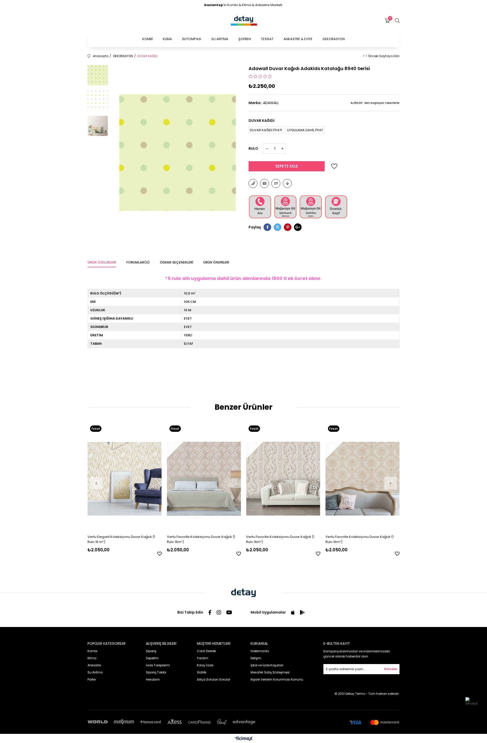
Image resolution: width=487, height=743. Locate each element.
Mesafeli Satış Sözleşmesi (270, 672)
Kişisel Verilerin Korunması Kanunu (277, 679)
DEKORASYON (334, 39)
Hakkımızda (260, 651)
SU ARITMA (219, 39)
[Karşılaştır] (275, 183)
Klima (92, 658)
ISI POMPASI (191, 39)
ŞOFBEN (244, 39)
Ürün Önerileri (216, 262)
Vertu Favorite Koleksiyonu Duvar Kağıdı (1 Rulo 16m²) (201, 539)
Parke (92, 679)
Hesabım (153, 679)
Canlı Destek (206, 651)
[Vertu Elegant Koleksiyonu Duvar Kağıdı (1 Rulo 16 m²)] (125, 478)
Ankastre (94, 665)
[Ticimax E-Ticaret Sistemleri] (244, 739)
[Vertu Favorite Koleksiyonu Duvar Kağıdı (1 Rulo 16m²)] (204, 478)
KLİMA (167, 39)
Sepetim (152, 658)
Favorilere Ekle (159, 553)
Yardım (202, 658)
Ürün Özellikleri (102, 262)
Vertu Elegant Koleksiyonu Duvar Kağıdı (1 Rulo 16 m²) (121, 539)
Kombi (92, 651)
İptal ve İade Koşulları (267, 665)
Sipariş (151, 651)
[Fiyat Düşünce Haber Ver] (287, 183)
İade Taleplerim (158, 665)
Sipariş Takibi (156, 672)
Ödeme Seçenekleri (176, 262)
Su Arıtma (95, 672)
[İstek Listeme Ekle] (264, 183)
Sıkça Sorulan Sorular (213, 679)
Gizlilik (201, 672)
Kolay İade (205, 665)
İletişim (256, 658)
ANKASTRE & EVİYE (298, 39)
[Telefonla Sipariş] (253, 183)
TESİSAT (267, 39)
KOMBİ (147, 39)
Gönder (390, 669)
